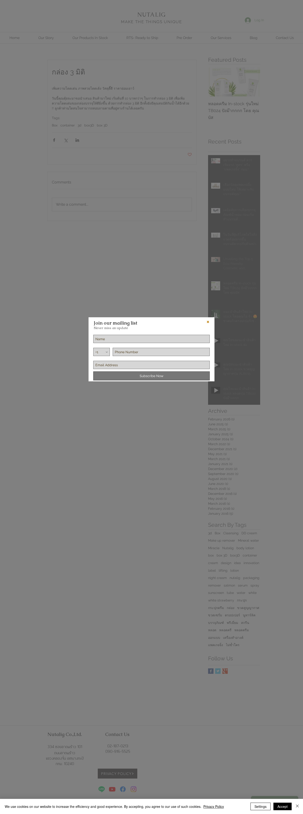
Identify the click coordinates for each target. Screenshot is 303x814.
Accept (282, 806)
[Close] (297, 806)
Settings (260, 806)
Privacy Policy (213, 806)
